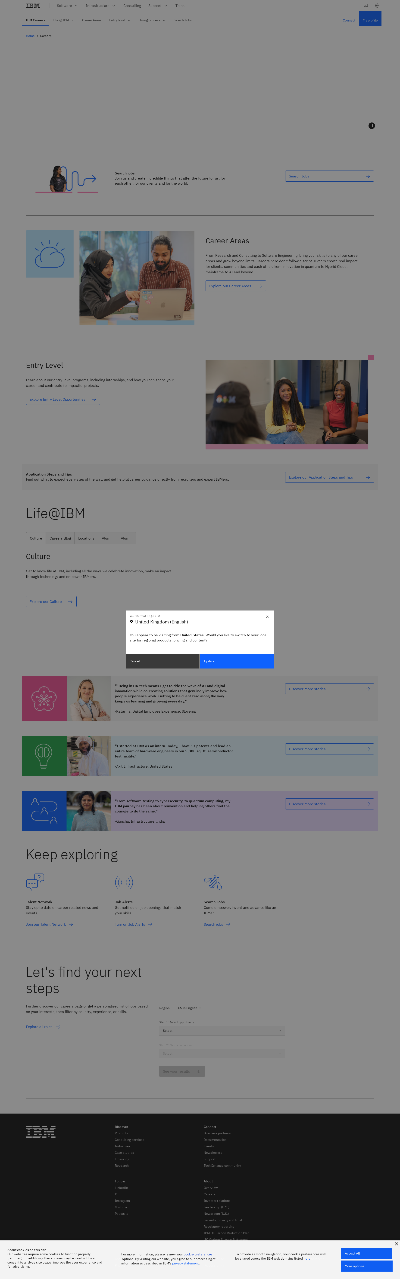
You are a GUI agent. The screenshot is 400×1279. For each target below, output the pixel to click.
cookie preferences (198, 1254)
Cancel (135, 661)
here (306, 1258)
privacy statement (185, 1263)
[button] (396, 1243)
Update (209, 661)
